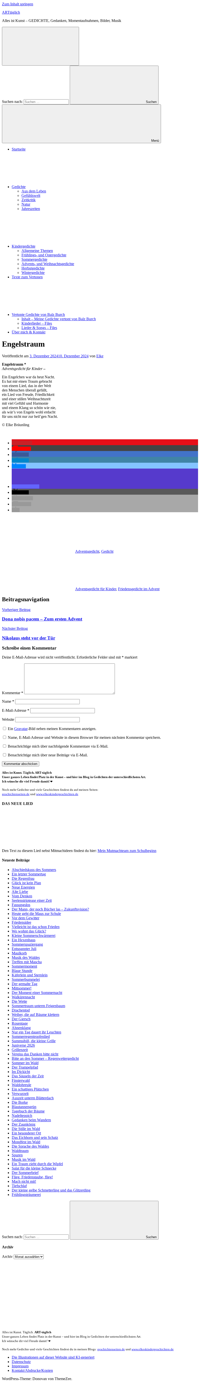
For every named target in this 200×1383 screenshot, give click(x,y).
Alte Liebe (20, 892)
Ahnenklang (21, 1028)
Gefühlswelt (30, 195)
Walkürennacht (23, 997)
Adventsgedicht (87, 551)
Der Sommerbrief (25, 1173)
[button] (22, 443)
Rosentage (20, 1023)
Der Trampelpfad (25, 1067)
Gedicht (107, 551)
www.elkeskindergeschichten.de (57, 794)
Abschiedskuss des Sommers (34, 870)
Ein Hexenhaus (23, 940)
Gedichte (19, 187)
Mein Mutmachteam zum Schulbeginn (127, 851)
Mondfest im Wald (26, 1142)
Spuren (17, 1155)
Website (8, 719)
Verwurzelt (20, 1094)
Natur (25, 204)
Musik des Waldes (26, 957)
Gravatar (21, 729)
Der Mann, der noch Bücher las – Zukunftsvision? (50, 909)
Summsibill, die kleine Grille (34, 1041)
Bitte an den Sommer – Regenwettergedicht (45, 1058)
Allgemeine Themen (37, 251)
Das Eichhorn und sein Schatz (35, 1137)
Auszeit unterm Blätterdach (33, 1098)
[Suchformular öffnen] (40, 46)
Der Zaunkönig (23, 1124)
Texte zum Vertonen (27, 277)
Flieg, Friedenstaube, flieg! (32, 1177)
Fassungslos (21, 905)
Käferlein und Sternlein (30, 975)
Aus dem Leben (33, 191)
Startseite (19, 149)
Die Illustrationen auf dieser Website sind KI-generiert (53, 1357)
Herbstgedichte (33, 268)
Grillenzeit (20, 1050)
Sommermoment (24, 966)
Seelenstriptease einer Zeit (32, 900)
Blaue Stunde (22, 971)
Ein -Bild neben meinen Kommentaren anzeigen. (52, 729)
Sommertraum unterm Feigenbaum (38, 1006)
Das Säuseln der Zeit (28, 1076)
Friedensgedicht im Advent (139, 589)
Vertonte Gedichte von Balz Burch (38, 314)
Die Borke (20, 1102)
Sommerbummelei (26, 979)
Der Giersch (21, 1019)
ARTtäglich (11, 12)
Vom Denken (22, 896)
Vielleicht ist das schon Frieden (36, 927)
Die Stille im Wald (26, 1129)
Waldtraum (20, 1151)
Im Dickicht (21, 1072)
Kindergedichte (23, 246)
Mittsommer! (21, 988)
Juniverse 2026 (23, 1045)
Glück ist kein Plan (26, 883)
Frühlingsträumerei (26, 1195)
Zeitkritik (28, 200)
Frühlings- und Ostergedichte (43, 255)
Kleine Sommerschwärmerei (33, 935)
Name (8, 701)
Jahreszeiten (30, 209)
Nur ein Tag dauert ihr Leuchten (36, 1032)
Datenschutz (21, 1362)
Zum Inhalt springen (17, 4)
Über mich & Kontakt (28, 332)
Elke (99, 356)
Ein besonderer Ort (26, 1133)
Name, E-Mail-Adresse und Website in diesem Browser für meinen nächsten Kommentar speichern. (84, 737)
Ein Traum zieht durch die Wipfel (37, 1164)
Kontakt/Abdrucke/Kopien (32, 1370)
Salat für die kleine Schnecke (34, 1168)
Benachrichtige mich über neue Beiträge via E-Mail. (48, 755)
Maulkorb (19, 953)
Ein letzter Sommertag (29, 874)
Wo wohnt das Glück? (29, 931)
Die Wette (19, 1001)
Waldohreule (21, 1085)
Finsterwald (21, 1080)
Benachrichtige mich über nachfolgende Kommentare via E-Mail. (58, 746)
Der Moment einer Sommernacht (37, 993)
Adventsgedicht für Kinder (95, 589)
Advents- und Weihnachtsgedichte (47, 264)
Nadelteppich (22, 1115)
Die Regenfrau (23, 878)
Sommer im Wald (25, 1063)
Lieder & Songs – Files (39, 328)
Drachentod (21, 1010)
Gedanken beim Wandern (31, 1120)
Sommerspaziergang (27, 944)
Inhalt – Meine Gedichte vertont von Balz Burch (58, 319)
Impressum (20, 1366)
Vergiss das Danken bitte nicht (35, 1054)
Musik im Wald (23, 1159)
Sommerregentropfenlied (31, 1036)
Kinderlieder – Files (36, 323)
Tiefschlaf (19, 1186)
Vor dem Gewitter (25, 918)
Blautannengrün (24, 1107)
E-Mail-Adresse (15, 710)
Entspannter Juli (24, 949)
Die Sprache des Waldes (30, 1146)
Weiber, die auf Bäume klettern (35, 1014)
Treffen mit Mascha (27, 962)
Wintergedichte (33, 273)
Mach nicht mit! (24, 1181)
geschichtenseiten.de (16, 794)
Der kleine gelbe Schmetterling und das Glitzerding (51, 1190)
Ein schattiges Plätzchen (30, 1089)
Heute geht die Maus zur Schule (36, 914)
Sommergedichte (34, 259)
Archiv (7, 1256)
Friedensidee (21, 922)
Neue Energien (23, 887)
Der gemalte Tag (24, 984)
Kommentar (12, 693)
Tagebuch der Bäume (28, 1111)
